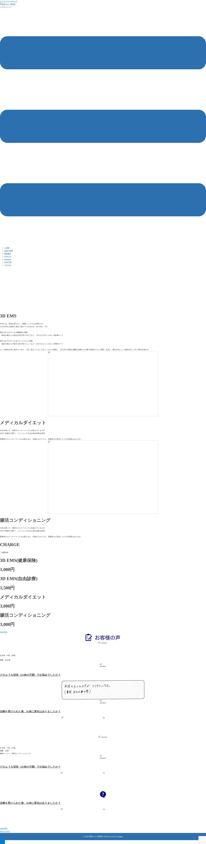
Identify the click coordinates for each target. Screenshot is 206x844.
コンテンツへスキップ (8, 1)
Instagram (7, 259)
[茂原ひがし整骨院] (7, 4)
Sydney (120, 836)
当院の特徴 (8, 251)
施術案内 (7, 254)
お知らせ (7, 256)
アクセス (7, 265)
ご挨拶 (6, 248)
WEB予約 (8, 262)
